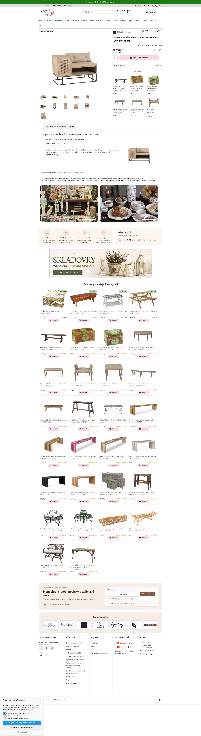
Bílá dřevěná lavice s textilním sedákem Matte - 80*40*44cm (113, 312)
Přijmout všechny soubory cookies (22, 723)
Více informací (22, 732)
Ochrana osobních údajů (73, 653)
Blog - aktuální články (72, 683)
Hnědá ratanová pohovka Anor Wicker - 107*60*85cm (52, 566)
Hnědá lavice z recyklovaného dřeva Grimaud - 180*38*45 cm (119, 89)
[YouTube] (52, 648)
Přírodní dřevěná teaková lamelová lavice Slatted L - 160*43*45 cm (52, 457)
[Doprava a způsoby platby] (125, 646)
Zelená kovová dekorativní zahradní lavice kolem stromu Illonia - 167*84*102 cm (52, 530)
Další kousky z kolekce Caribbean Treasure (59, 126)
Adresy (93, 646)
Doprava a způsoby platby (74, 643)
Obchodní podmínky (72, 646)
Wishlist (148, 6)
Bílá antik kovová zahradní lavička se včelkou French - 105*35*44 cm (113, 421)
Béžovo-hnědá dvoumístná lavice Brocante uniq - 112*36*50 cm (137, 111)
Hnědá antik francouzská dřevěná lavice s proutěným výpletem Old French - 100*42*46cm (82, 567)
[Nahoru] (160, 700)
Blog (67, 680)
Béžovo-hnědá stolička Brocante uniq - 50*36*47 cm (111, 385)
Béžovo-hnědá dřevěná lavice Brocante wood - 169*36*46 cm (53, 421)
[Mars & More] (100, 625)
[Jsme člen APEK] (41, 654)
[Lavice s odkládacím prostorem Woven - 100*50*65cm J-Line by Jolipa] (43, 96)
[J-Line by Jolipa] (83, 625)
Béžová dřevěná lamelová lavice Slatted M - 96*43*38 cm (142, 457)
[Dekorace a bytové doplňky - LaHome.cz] (48, 12)
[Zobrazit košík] (147, 12)
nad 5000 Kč (67, 173)
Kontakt (68, 650)
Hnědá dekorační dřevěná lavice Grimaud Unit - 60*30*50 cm (142, 494)
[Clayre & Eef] (50, 625)
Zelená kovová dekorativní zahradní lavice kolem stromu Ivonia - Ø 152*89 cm (82, 530)
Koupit (55, 320)
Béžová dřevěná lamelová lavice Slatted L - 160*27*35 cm (112, 457)
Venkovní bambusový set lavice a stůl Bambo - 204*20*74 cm (143, 312)
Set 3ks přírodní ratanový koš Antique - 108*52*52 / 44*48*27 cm (111, 494)
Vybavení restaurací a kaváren (75, 660)
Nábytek (53, 173)
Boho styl (59, 173)
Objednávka (158, 6)
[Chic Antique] (67, 625)
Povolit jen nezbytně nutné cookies (22, 727)
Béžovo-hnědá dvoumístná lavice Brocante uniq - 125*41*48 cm (120, 111)
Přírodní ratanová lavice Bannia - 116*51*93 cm (49, 312)
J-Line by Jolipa (123, 32)
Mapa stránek (70, 676)
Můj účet (139, 6)
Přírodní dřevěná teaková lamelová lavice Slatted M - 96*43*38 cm (82, 494)
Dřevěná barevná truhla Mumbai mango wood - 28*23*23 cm (152, 88)
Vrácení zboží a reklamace (74, 656)
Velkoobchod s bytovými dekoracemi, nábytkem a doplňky (73, 665)
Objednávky (94, 643)
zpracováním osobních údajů (125, 599)
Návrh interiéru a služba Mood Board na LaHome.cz (75, 672)
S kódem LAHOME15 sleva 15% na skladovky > (100, 2)
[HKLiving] (134, 625)
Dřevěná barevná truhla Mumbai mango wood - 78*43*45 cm (136, 88)
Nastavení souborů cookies (99, 653)
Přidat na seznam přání (152, 31)
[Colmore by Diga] (150, 625)
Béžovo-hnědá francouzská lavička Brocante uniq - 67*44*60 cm (151, 111)
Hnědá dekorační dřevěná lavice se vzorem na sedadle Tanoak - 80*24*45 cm (83, 421)
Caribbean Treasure (78, 173)
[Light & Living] (117, 625)
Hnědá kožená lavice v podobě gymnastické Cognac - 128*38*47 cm (83, 312)
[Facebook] (46, 648)
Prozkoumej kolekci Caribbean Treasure (150, 45)
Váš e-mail (111, 590)
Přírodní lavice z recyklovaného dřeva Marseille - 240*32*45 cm (140, 385)
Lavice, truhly (46, 173)
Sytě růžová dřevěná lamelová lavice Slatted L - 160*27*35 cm (83, 457)
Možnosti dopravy (119, 65)
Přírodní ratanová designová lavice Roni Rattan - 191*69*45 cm (112, 530)
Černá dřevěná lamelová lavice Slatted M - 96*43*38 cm (53, 494)
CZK (124, 11)
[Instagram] (41, 648)
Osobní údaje (95, 650)
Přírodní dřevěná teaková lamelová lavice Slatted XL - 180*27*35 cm (141, 421)
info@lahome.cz (67, 6)
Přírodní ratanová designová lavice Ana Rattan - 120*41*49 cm (141, 530)
